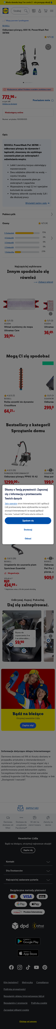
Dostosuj (28, 529)
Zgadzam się (28, 520)
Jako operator (11, 503)
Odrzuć (28, 538)
